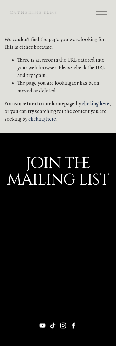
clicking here (96, 103)
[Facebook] (73, 325)
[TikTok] (53, 325)
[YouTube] (42, 325)
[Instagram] (63, 325)
